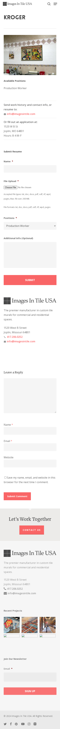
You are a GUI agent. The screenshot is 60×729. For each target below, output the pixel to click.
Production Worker (15, 88)
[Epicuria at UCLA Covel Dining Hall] (30, 642)
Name (8, 161)
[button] (55, 4)
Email (8, 441)
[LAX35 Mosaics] (12, 625)
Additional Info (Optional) (18, 238)
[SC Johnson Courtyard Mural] (48, 642)
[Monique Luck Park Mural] (12, 642)
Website (8, 457)
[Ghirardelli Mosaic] (30, 625)
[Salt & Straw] (48, 625)
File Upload (11, 181)
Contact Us (32, 529)
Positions (10, 218)
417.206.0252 (15, 337)
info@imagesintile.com (21, 114)
